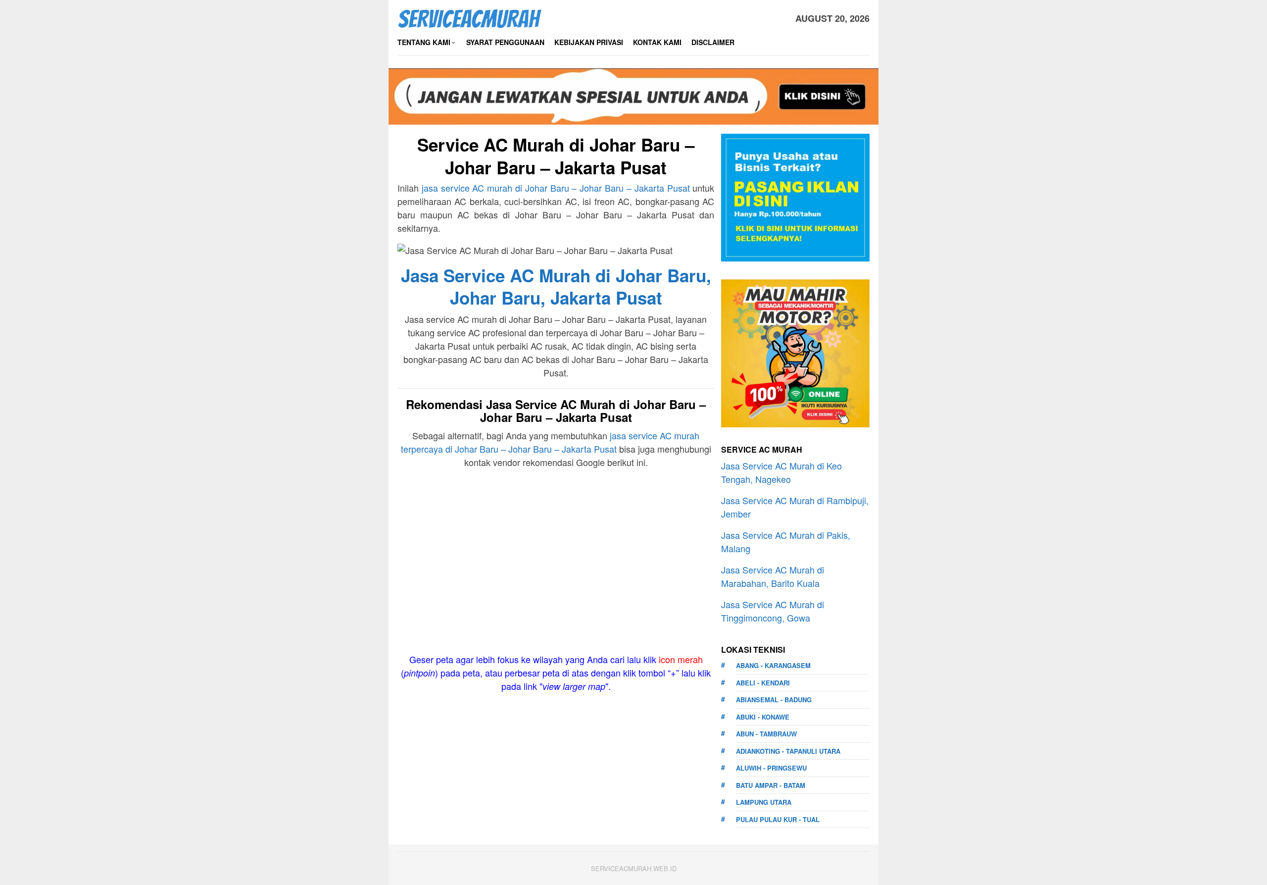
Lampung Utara (763, 802)
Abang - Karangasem (773, 665)
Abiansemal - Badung (774, 699)
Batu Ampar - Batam (770, 785)
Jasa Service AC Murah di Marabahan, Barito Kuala (772, 576)
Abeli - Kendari (763, 682)
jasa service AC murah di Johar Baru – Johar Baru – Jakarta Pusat (556, 187)
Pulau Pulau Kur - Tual (778, 819)
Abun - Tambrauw (766, 733)
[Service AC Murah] (469, 16)
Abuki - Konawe (762, 717)
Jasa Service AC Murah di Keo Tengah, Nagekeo (781, 472)
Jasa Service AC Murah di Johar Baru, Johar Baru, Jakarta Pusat (556, 287)
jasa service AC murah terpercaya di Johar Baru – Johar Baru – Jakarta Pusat (550, 442)
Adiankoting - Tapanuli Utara (788, 751)
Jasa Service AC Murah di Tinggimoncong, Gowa (772, 611)
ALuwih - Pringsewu (771, 768)
